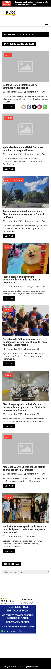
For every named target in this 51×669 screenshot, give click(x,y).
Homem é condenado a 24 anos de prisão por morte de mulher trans (31, 3)
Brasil (7, 55)
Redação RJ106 (33, 91)
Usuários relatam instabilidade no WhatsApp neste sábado (20, 86)
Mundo (8, 247)
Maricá (8, 309)
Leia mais (9, 106)
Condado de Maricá (13, 180)
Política (8, 117)
